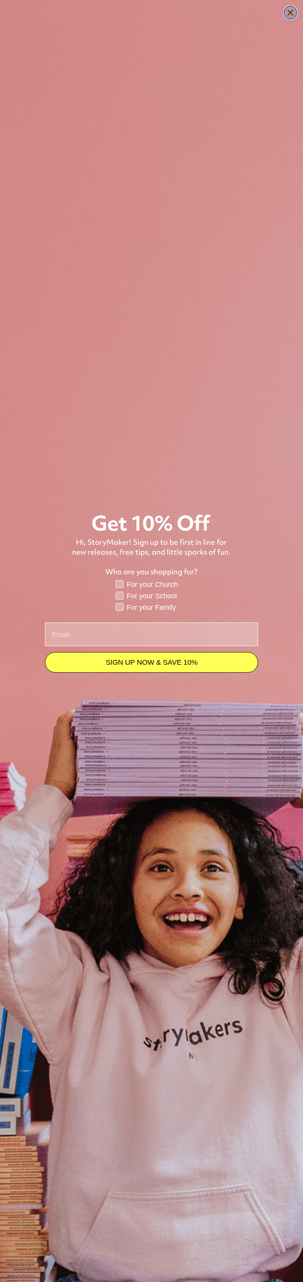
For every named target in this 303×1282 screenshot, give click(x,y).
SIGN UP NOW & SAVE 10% (152, 662)
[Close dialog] (290, 12)
